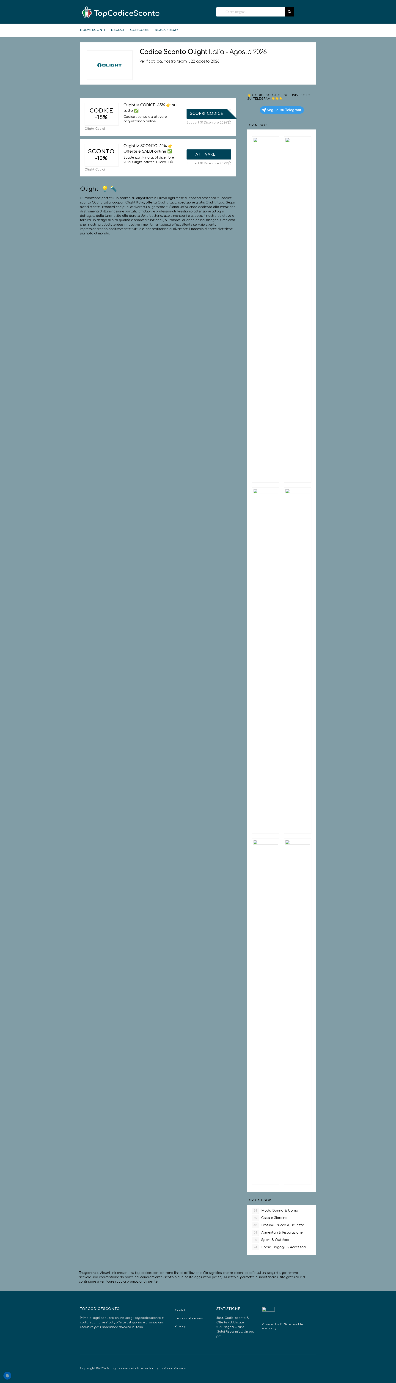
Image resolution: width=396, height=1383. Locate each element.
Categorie (139, 30)
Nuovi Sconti (92, 30)
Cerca (289, 11)
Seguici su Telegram (284, 110)
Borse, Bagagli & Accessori (279, 1247)
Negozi (117, 30)
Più (170, 162)
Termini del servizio (189, 1318)
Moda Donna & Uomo (275, 1210)
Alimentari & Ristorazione (278, 1232)
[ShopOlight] (110, 65)
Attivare (206, 154)
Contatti (181, 1310)
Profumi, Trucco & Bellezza (278, 1225)
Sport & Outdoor (271, 1240)
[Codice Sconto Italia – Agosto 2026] (120, 12)
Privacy (180, 1326)
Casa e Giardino (270, 1218)
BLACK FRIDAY (166, 30)
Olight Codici (95, 128)
